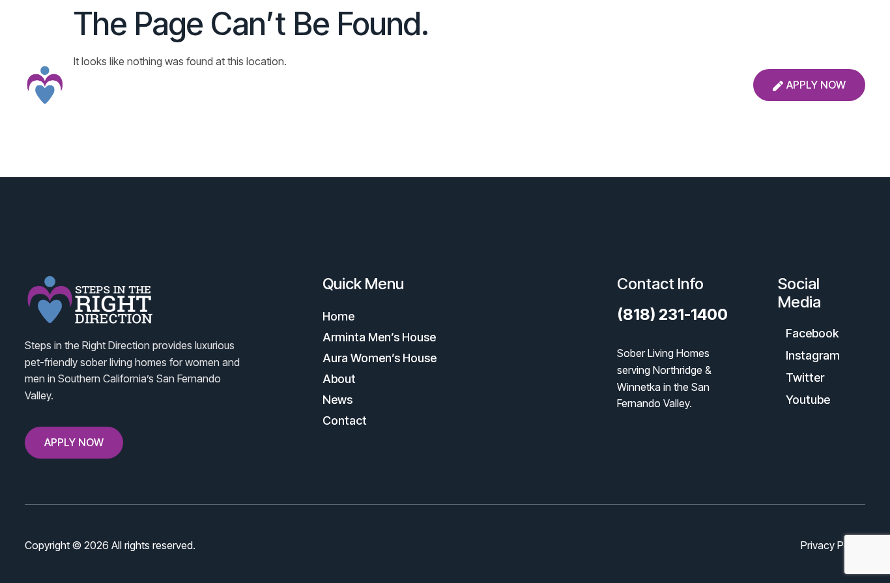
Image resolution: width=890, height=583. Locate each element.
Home (225, 84)
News (593, 84)
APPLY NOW (816, 84)
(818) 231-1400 (672, 314)
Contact (652, 84)
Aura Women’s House (446, 84)
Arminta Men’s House (317, 84)
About (538, 84)
